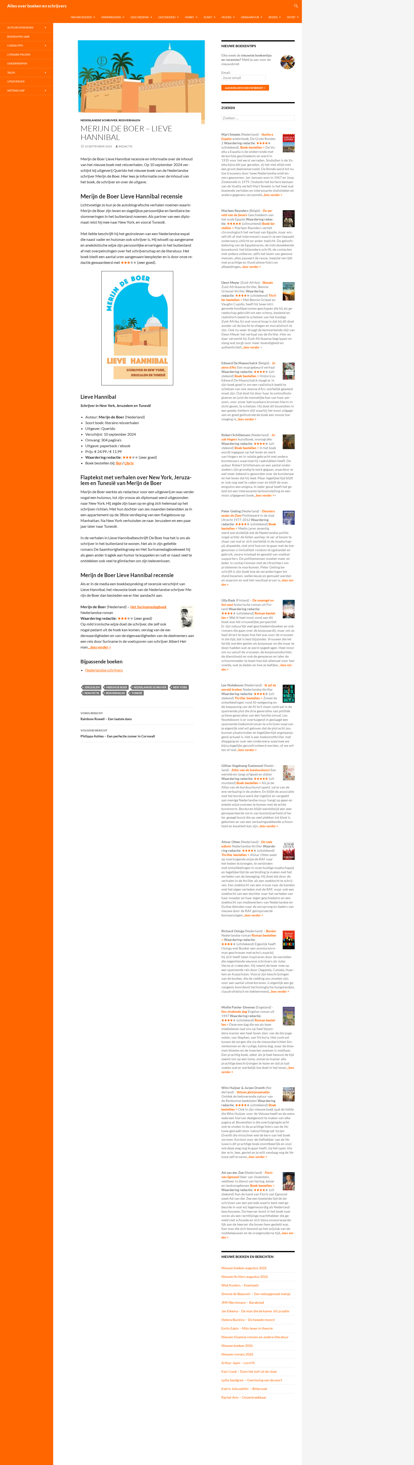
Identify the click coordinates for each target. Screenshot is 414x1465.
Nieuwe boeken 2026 (237, 1345)
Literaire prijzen (18, 54)
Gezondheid (166, 17)
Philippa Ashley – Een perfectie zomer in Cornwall (117, 733)
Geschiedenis (140, 17)
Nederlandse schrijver (150, 687)
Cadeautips (15, 45)
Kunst (208, 17)
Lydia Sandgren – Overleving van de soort (251, 1380)
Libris (129, 463)
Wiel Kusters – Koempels (240, 1285)
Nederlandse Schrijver (98, 120)
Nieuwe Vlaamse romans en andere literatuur (255, 1337)
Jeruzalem (92, 687)
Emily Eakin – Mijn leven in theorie (247, 1328)
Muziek (226, 17)
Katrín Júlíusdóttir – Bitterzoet (244, 1389)
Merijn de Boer (116, 687)
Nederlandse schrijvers (104, 670)
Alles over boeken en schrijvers (37, 5)
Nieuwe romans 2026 (237, 1354)
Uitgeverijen (15, 81)
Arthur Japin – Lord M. (238, 1363)
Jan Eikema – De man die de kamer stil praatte (255, 1311)
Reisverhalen (129, 120)
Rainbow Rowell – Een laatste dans (106, 716)
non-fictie (92, 693)
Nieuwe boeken (81, 17)
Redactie (125, 146)
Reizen (273, 17)
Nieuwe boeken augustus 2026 (244, 1268)
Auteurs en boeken (20, 27)
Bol (118, 463)
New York (180, 687)
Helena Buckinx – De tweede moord (248, 1320)
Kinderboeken (111, 17)
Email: (226, 72)
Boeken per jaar (18, 36)
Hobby (189, 17)
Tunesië (137, 693)
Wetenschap (16, 90)
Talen (11, 72)
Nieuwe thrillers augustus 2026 (244, 1276)
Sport (291, 17)
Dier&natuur (250, 17)
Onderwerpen (17, 63)
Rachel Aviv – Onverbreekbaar (243, 1397)
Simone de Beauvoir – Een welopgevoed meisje (255, 1294)
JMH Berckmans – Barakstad (242, 1302)
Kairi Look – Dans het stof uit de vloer (249, 1371)
